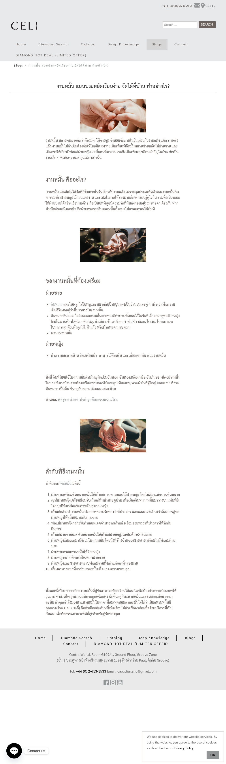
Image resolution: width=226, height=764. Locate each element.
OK (212, 755)
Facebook (106, 682)
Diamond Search (53, 44)
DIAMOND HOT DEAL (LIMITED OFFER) (51, 55)
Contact (181, 44)
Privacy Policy (183, 748)
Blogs (157, 44)
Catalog (88, 44)
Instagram (113, 682)
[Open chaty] (14, 750)
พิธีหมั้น (66, 483)
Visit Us (210, 6)
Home (21, 44)
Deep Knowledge (124, 44)
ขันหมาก (57, 304)
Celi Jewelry (24, 25)
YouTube (119, 682)
